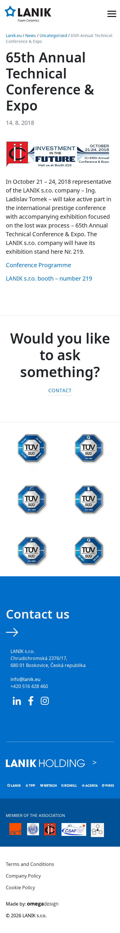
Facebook (30, 700)
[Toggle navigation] (112, 14)
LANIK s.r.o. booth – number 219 (49, 278)
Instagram (44, 700)
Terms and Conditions (30, 864)
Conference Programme (38, 265)
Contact (60, 390)
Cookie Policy (20, 887)
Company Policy (23, 876)
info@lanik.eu (25, 679)
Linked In (16, 700)
